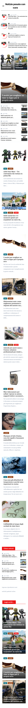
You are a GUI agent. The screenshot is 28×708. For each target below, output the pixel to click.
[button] (25, 87)
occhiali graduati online (8, 591)
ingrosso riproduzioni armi (9, 587)
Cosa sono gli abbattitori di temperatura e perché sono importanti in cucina (13, 482)
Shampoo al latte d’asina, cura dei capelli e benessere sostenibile (14, 438)
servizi (16, 212)
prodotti (10, 168)
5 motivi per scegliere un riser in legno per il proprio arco (12, 97)
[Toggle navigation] (3, 6)
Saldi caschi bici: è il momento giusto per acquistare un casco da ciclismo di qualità (17, 26)
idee (5, 168)
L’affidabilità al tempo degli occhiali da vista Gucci (13, 525)
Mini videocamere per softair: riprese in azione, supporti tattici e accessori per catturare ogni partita (13, 395)
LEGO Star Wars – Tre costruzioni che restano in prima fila (7, 67)
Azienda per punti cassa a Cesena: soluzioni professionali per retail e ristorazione (13, 351)
